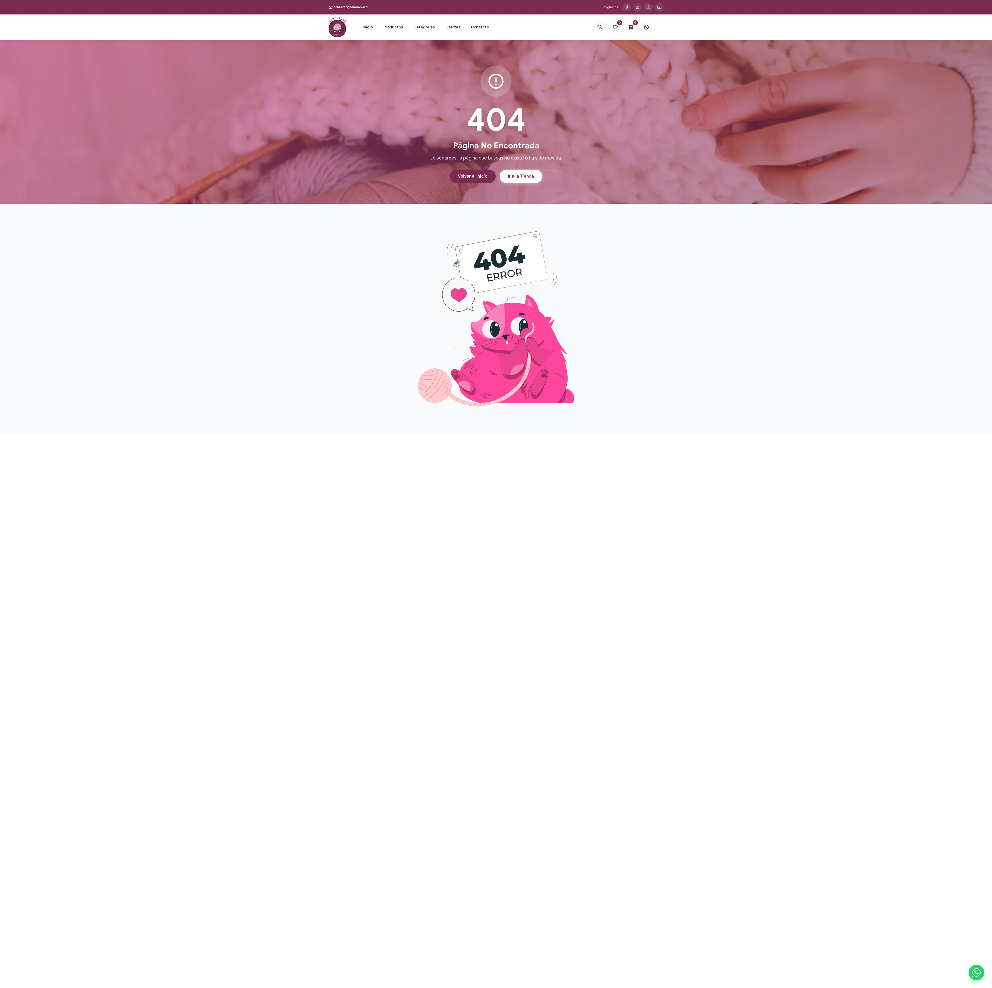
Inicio (368, 27)
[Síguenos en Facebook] (627, 7)
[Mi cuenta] (646, 27)
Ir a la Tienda (521, 176)
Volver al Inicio (472, 176)
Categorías (424, 27)
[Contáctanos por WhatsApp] (648, 7)
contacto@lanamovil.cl (351, 7)
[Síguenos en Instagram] (637, 7)
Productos (393, 27)
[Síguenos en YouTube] (659, 7)
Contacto (480, 27)
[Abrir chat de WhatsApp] (976, 972)
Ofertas (452, 27)
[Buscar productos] (600, 27)
